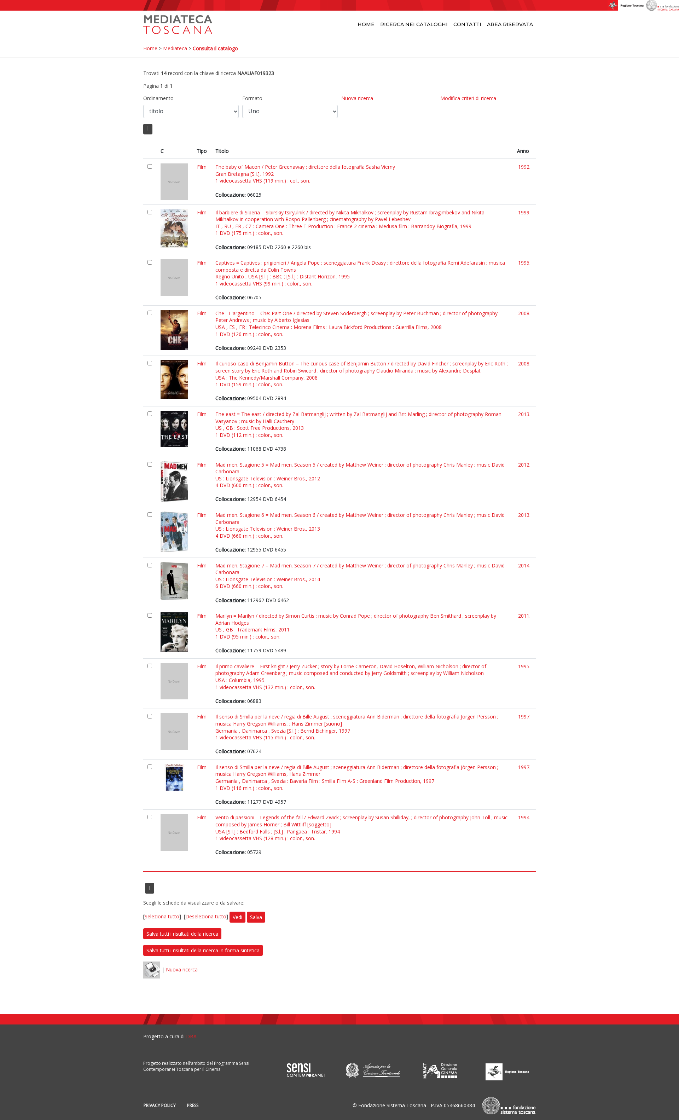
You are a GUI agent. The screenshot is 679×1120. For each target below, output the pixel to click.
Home (366, 24)
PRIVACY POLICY (160, 1105)
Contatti (467, 24)
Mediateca (175, 48)
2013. (524, 414)
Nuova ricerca (357, 98)
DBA (191, 1036)
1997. (524, 716)
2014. (524, 565)
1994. (524, 817)
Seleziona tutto (162, 916)
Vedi (237, 917)
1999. (524, 212)
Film (202, 166)
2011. (524, 615)
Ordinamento (158, 98)
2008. (524, 313)
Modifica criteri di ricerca (468, 98)
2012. (524, 464)
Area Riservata (510, 24)
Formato (252, 98)
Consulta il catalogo (215, 48)
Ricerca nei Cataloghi (414, 24)
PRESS (192, 1105)
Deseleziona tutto (205, 916)
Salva (256, 917)
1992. (524, 166)
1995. (524, 262)
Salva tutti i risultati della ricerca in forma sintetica (203, 950)
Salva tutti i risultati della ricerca (182, 933)
